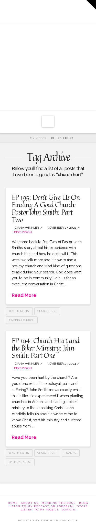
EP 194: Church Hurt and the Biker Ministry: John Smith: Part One (45, 348)
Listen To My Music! (39, 509)
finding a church (21, 320)
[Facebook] (25, 10)
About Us (29, 503)
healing (70, 452)
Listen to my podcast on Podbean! (41, 506)
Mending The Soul (59, 503)
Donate (68, 509)
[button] (48, 121)
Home (13, 503)
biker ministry (19, 311)
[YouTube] (56, 10)
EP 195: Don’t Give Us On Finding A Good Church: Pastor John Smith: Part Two (46, 208)
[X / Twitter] (41, 10)
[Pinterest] (71, 10)
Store (82, 506)
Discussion (23, 232)
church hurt (47, 311)
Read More (24, 295)
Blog (83, 503)
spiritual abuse (20, 462)
